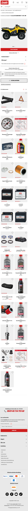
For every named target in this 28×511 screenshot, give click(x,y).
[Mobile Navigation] (2, 7)
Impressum (3, 449)
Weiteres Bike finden (13, 52)
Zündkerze (7, 343)
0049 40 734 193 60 (15, 411)
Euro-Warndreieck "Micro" (20, 110)
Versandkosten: (7, 505)
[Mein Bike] (18, 2)
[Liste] (26, 89)
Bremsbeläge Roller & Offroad (20, 366)
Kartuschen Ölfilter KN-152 (7, 320)
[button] (26, 7)
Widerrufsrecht (4, 456)
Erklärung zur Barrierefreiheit (7, 462)
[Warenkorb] (26, 2)
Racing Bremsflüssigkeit (20, 343)
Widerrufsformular (4, 458)
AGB (2, 452)
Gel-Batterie (21, 204)
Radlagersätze (7, 250)
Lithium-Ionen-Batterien (7, 227)
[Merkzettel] (22, 2)
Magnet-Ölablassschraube (7, 181)
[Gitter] (24, 89)
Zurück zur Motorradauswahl (8, 12)
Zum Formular (11, 75)
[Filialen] (13, 2)
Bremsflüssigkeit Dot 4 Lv (21, 320)
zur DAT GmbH (20, 69)
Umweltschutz (4, 464)
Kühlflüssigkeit (21, 157)
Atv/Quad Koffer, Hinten (20, 250)
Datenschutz (3, 454)
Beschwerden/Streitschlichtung (7, 460)
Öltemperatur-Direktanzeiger (7, 134)
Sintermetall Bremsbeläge (21, 134)
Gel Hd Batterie (7, 204)
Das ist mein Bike (14, 49)
